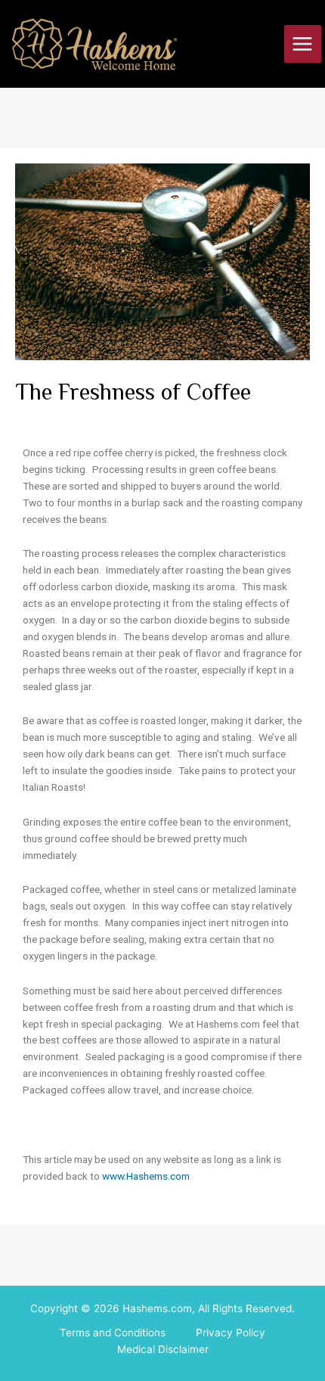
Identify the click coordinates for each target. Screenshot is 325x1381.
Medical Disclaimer (163, 1349)
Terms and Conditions (113, 1333)
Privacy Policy (230, 1333)
